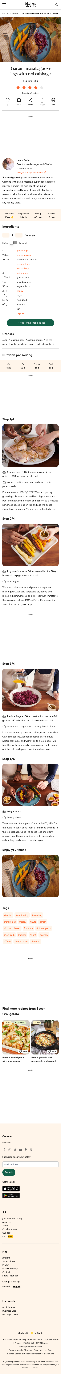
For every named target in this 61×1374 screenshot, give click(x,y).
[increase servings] (19, 235)
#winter (35, 941)
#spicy (22, 921)
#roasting (37, 915)
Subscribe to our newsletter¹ (16, 1156)
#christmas (10, 921)
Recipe (5, 13)
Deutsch (6, 1286)
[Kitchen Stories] (30, 4)
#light (33, 934)
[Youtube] (20, 1150)
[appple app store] (30, 1189)
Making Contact (10, 1314)
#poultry (28, 928)
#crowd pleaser (12, 928)
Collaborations (9, 1229)
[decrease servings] (5, 235)
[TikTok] (15, 1150)
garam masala (24, 255)
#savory (44, 934)
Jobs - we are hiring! (12, 1218)
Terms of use (8, 1261)
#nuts (33, 921)
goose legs (22, 250)
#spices (22, 934)
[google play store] (30, 1196)
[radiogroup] (30, 88)
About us (6, 1222)
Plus (7, 1236)
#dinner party (43, 928)
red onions (22, 273)
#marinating (22, 915)
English (16, 1286)
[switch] (13, 242)
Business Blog (9, 1310)
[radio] (18, 87)
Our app (6, 1232)
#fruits (7, 941)
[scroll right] (58, 1034)
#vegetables (21, 941)
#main (43, 921)
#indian (8, 915)
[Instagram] (10, 1150)
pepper (20, 313)
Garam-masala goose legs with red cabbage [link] (40, 13)
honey (20, 290)
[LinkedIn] (31, 1150)
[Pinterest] (26, 1150)
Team (5, 1225)
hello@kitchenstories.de (30, 1346)
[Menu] (4, 5)
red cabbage (23, 268)
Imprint (6, 1257)
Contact (6, 1272)
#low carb (9, 934)
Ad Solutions (8, 1307)
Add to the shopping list (32, 322)
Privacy (5, 1264)
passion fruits (23, 264)
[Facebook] (4, 1150)
